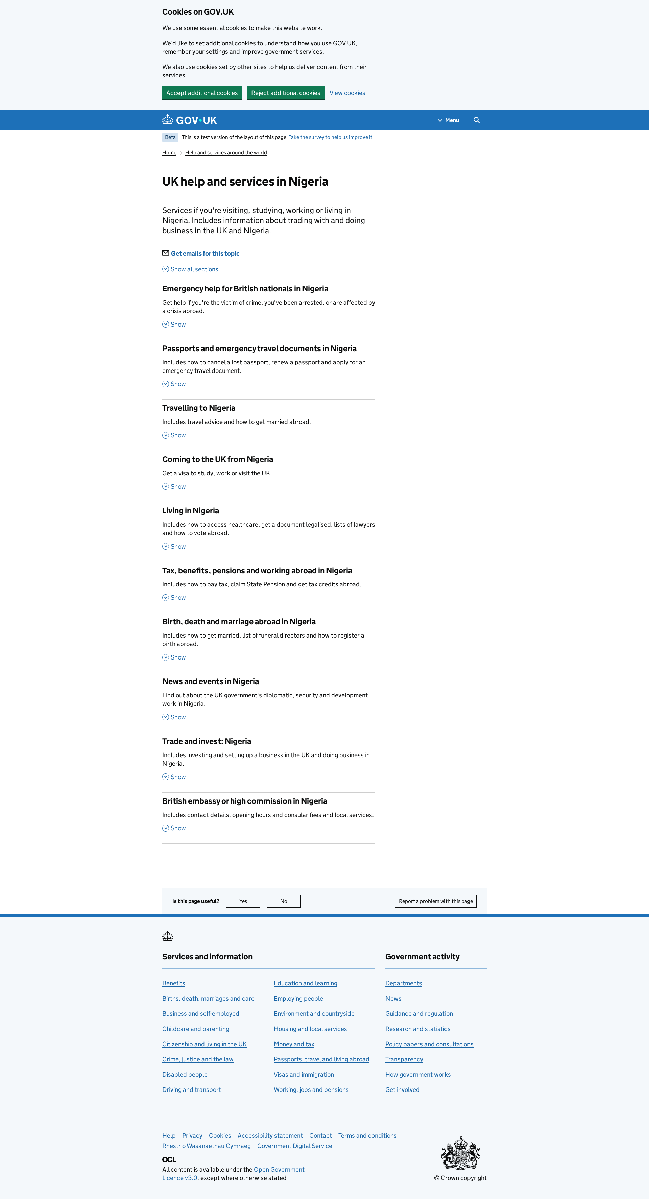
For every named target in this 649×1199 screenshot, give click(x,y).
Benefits (173, 983)
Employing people (298, 998)
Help (169, 1136)
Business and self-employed (200, 1013)
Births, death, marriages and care (208, 998)
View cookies (347, 93)
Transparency (404, 1059)
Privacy (192, 1136)
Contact (320, 1136)
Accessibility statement (270, 1136)
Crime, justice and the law (198, 1059)
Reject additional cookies (285, 93)
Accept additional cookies (202, 93)
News (393, 998)
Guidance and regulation (419, 1013)
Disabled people (185, 1074)
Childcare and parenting (195, 1029)
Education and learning (305, 983)
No (290, 901)
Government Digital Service (294, 1146)
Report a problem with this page (436, 901)
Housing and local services (310, 1029)
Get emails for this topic (205, 253)
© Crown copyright (460, 1178)
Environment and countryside (314, 1013)
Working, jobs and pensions (311, 1090)
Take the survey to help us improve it (330, 137)
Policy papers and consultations (429, 1044)
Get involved (402, 1090)
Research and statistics (418, 1029)
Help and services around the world (226, 152)
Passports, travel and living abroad (321, 1059)
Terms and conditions (367, 1136)
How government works (418, 1074)
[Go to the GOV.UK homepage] (189, 120)
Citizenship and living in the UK (204, 1044)
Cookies (220, 1136)
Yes (249, 901)
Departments (403, 983)
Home (169, 152)
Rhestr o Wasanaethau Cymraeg (206, 1146)
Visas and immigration (304, 1074)
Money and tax (294, 1044)
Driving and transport (191, 1090)
